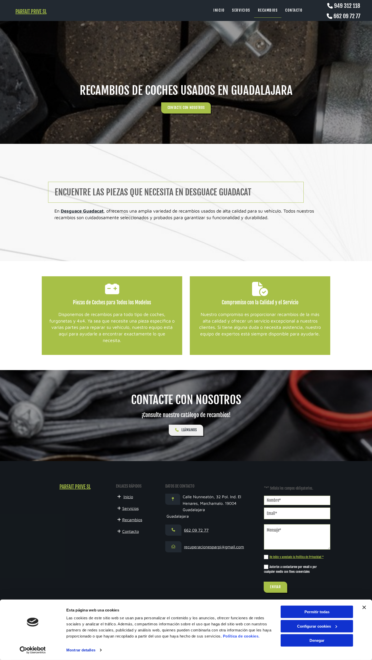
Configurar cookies (314, 626)
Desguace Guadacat (82, 211)
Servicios (241, 10)
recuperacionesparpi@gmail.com (214, 546)
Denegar (316, 640)
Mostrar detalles (80, 650)
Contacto (293, 10)
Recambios (268, 10)
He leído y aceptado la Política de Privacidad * (297, 557)
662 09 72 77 (347, 16)
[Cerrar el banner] (364, 607)
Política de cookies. (241, 636)
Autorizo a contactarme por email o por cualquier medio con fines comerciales (290, 569)
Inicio (218, 10)
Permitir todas (316, 612)
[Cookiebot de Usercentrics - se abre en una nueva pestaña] (33, 650)
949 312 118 (347, 5)
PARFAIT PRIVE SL (31, 11)
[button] (186, 107)
